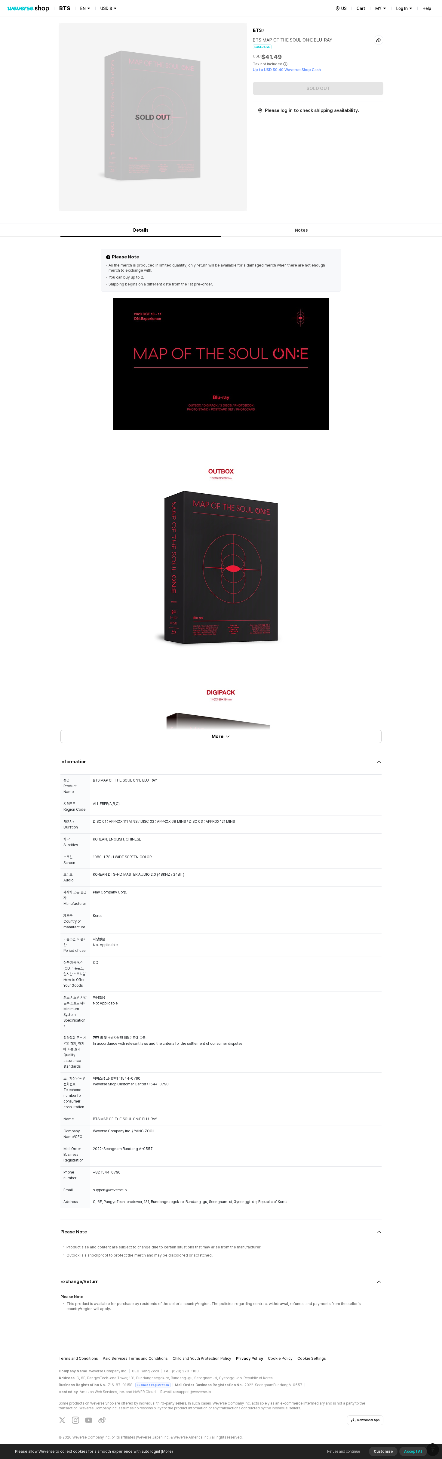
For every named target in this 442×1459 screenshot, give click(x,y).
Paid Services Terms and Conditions (135, 1358)
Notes (301, 230)
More (217, 736)
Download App (368, 1420)
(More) (167, 1451)
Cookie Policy (280, 1358)
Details (141, 230)
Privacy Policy (249, 1358)
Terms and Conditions (78, 1358)
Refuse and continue (343, 1451)
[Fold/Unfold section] (221, 761)
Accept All (413, 1451)
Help (426, 8)
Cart (361, 8)
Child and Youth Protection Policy (202, 1358)
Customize (383, 1451)
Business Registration (153, 1385)
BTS (257, 30)
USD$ (106, 8)
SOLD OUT (318, 88)
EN (83, 8)
